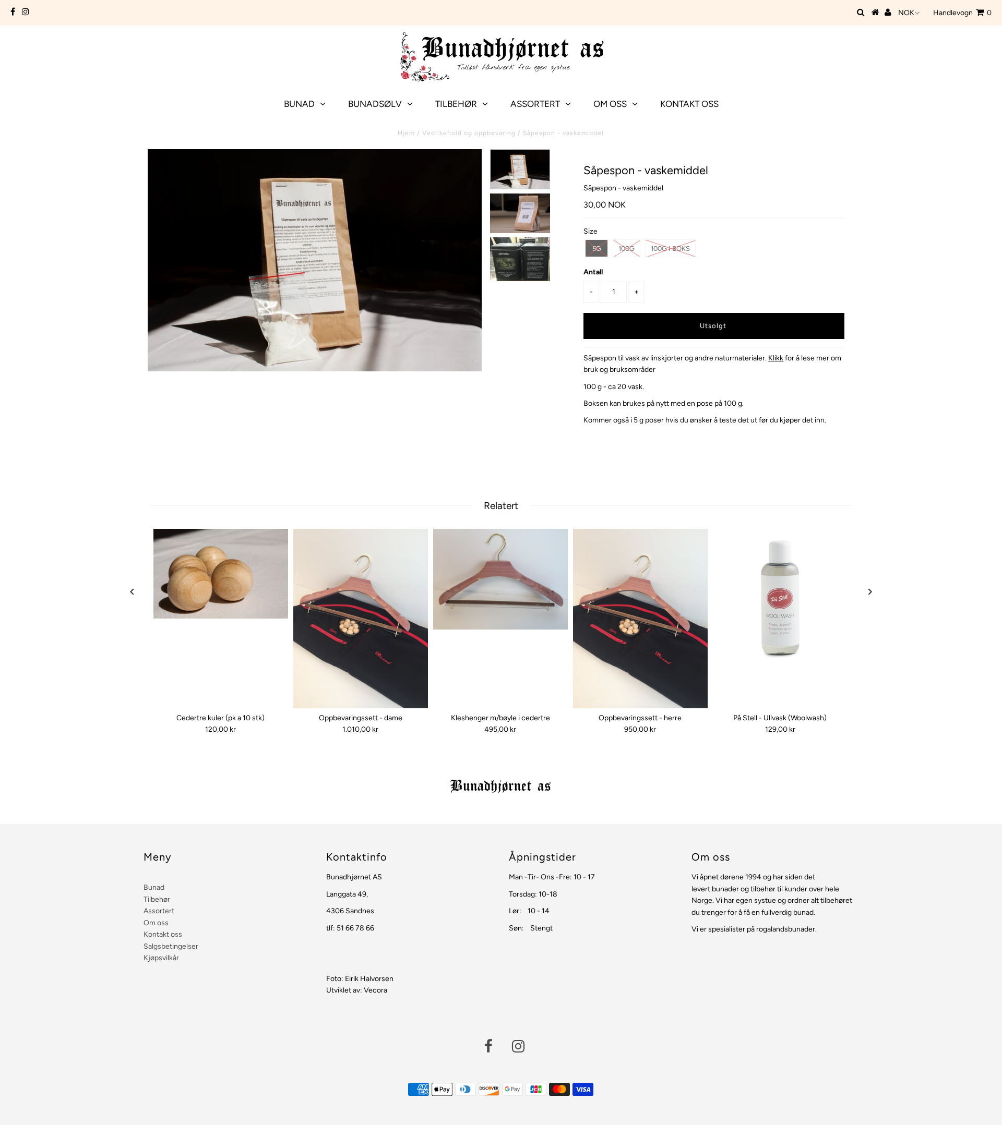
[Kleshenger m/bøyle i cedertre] (500, 579)
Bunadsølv (375, 104)
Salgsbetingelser (171, 946)
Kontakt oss (689, 104)
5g (596, 248)
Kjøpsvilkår (161, 957)
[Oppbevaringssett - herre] (640, 618)
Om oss (610, 104)
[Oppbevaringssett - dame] (360, 618)
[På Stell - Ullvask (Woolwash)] (780, 596)
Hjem (406, 133)
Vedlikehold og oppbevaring (469, 133)
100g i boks (670, 248)
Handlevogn (962, 12)
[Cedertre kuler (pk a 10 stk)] (220, 574)
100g (626, 248)
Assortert (535, 104)
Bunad (299, 104)
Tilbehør (456, 104)
